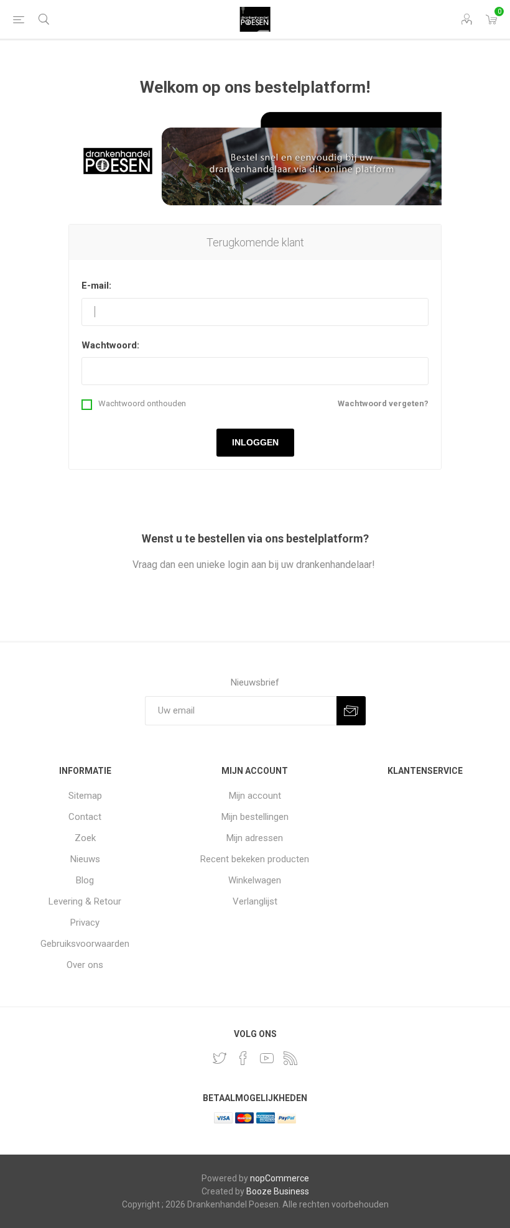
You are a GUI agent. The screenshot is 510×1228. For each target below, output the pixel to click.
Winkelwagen (254, 880)
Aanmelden (351, 710)
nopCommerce (279, 1178)
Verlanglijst (255, 901)
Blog (85, 880)
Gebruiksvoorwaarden (84, 943)
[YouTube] (267, 1058)
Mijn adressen (254, 838)
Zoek (85, 838)
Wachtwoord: (110, 345)
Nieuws (85, 859)
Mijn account (255, 795)
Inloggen (255, 442)
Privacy (85, 922)
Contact (84, 816)
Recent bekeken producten (254, 859)
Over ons (85, 964)
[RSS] (290, 1058)
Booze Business (277, 1191)
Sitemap (85, 795)
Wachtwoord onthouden (142, 403)
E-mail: (96, 285)
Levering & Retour (85, 901)
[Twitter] (220, 1058)
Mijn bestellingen (255, 816)
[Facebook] (243, 1058)
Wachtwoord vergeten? (383, 403)
